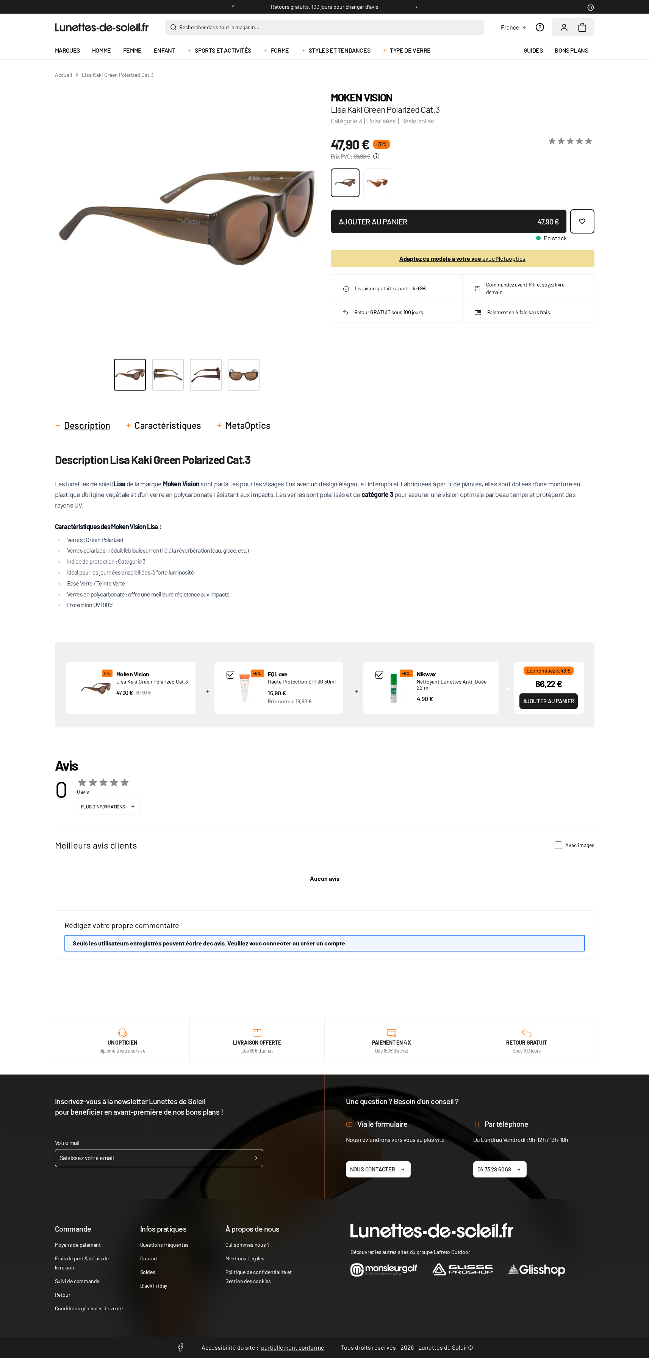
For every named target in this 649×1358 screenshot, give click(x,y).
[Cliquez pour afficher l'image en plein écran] (187, 218)
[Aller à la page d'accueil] (102, 27)
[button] (571, 141)
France (510, 27)
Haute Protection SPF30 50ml (302, 681)
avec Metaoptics (462, 258)
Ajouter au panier (548, 701)
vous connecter (270, 943)
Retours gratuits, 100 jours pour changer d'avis (324, 6)
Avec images (579, 845)
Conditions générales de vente (89, 1308)
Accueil (63, 75)
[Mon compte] (564, 27)
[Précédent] (233, 7)
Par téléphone (507, 1123)
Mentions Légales (244, 1258)
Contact (149, 1258)
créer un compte (322, 943)
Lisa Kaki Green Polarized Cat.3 (152, 681)
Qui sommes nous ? (247, 1244)
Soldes (147, 1272)
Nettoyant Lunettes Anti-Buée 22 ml (451, 684)
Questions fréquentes (164, 1244)
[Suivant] (416, 7)
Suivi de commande (77, 1281)
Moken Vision (362, 97)
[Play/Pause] (590, 7)
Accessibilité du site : (263, 1347)
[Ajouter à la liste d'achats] (582, 221)
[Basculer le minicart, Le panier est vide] (582, 27)
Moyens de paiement (78, 1244)
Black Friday (153, 1285)
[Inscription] (256, 1158)
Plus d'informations (103, 806)
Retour (62, 1294)
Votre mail (67, 1142)
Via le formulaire (382, 1123)
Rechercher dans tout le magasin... (219, 27)
